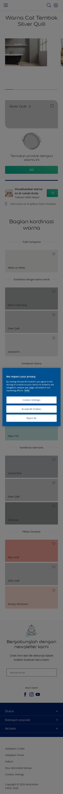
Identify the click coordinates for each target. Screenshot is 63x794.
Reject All (32, 418)
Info (27, 390)
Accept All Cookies (31, 409)
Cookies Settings (31, 400)
